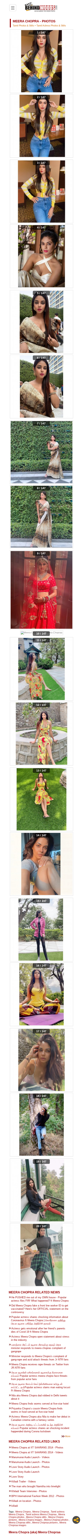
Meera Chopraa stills (19, 1522)
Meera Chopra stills (36, 1517)
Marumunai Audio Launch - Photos (30, 1462)
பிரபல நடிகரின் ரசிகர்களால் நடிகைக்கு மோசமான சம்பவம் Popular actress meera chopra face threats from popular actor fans (39, 1376)
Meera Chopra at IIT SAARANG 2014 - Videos (37, 1452)
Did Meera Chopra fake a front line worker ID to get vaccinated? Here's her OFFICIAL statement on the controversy (39, 1309)
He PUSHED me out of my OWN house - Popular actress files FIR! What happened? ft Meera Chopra (40, 1299)
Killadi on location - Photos (26, 1500)
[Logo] (41, 7)
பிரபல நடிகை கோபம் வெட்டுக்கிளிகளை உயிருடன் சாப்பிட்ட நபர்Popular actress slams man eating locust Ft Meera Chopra (40, 1387)
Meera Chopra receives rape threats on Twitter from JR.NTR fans (40, 1366)
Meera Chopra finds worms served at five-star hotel (40, 1403)
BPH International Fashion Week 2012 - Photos (37, 1496)
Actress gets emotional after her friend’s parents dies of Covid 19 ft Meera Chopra (38, 1330)
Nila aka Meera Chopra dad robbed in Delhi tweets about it (39, 1397)
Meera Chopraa (40, 1511)
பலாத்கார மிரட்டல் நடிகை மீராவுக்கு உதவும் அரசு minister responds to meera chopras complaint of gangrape (38, 1348)
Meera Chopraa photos (56, 1520)
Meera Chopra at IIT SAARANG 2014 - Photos (37, 1447)
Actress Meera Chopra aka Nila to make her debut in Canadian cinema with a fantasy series (40, 1418)
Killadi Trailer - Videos (23, 1481)
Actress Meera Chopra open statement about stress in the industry (40, 1338)
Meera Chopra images (30, 1520)
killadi (14, 1505)
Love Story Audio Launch (25, 1471)
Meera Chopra (23, 1511)
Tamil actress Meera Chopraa (41, 1514)
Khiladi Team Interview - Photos (29, 1491)
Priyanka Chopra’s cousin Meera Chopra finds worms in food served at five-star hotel (37, 1410)
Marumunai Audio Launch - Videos (30, 1457)
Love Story (17, 1476)
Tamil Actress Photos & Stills (51, 25)
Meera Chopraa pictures (45, 1522)
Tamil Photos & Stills (24, 25)
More (67, 1436)
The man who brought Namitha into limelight (35, 1486)
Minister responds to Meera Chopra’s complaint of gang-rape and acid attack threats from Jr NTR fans (40, 1358)
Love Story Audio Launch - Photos (30, 1466)
